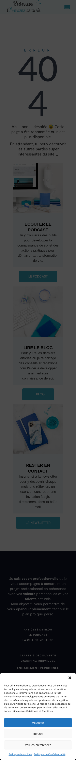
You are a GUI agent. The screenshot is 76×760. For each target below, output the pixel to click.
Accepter (38, 722)
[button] (70, 678)
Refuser (38, 733)
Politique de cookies (20, 754)
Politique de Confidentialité (49, 754)
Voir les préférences (38, 745)
